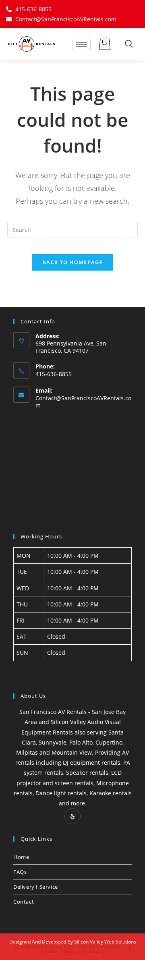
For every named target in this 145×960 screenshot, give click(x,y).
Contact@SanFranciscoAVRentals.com (83, 401)
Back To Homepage (72, 262)
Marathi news (92, 946)
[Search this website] (72, 229)
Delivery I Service (35, 886)
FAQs (20, 871)
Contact (23, 901)
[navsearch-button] (129, 44)
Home (21, 857)
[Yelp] (72, 816)
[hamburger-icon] (81, 44)
